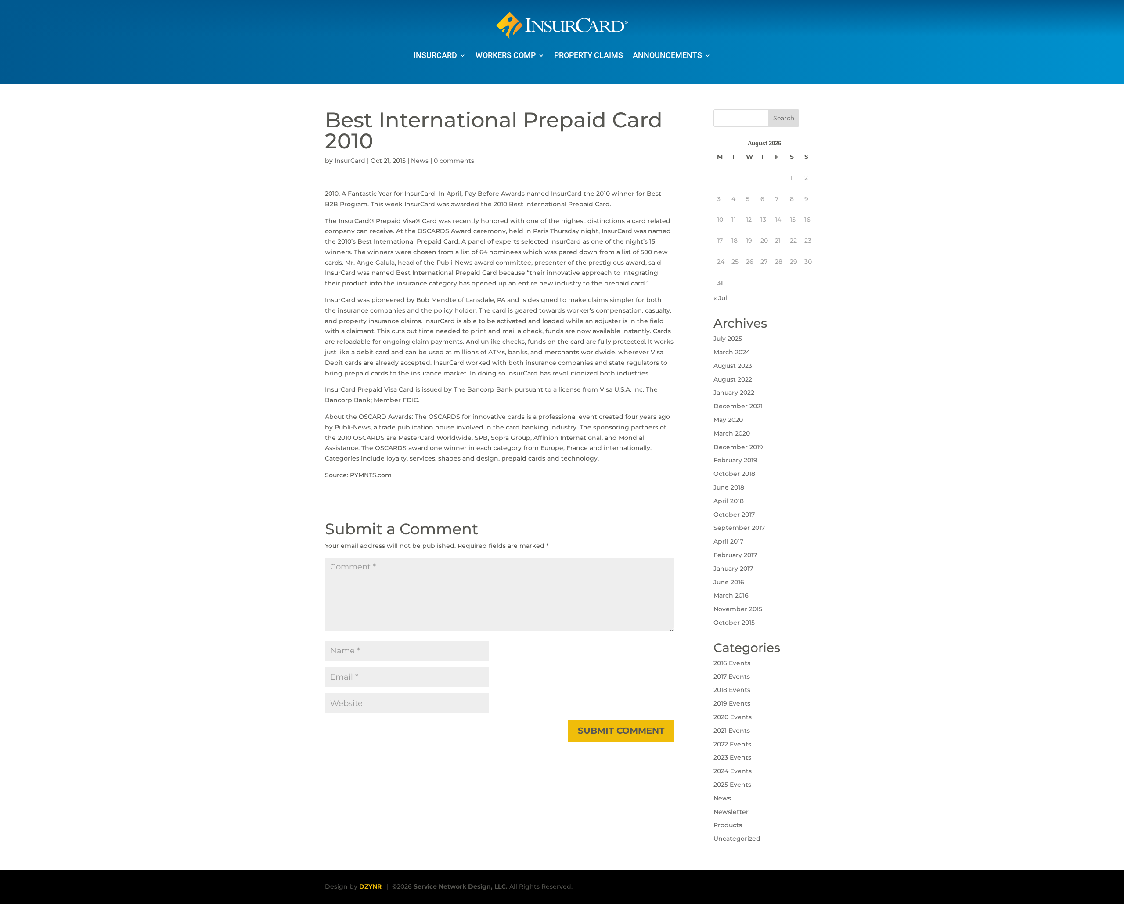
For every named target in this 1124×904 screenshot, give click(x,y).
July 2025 (727, 338)
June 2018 (728, 487)
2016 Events (731, 663)
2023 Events (732, 757)
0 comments (454, 161)
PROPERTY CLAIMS (588, 55)
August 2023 (732, 366)
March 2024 (731, 352)
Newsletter (731, 812)
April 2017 (728, 541)
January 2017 (733, 569)
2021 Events (731, 731)
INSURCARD (435, 55)
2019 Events (731, 703)
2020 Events (732, 717)
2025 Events (732, 785)
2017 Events (731, 677)
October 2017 (734, 515)
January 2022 (733, 392)
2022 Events (732, 744)
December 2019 (738, 447)
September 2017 (739, 528)
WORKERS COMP (506, 55)
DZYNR (370, 886)
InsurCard (350, 161)
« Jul (720, 298)
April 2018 (728, 501)
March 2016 (731, 595)
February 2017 (735, 555)
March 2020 (731, 433)
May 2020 (728, 420)
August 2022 (732, 379)
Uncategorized (736, 839)
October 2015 (734, 623)
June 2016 (728, 582)
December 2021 (738, 406)
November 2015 (737, 609)
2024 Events (732, 771)
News (420, 161)
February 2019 (735, 460)
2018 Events (731, 690)
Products (727, 825)
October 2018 (734, 474)
